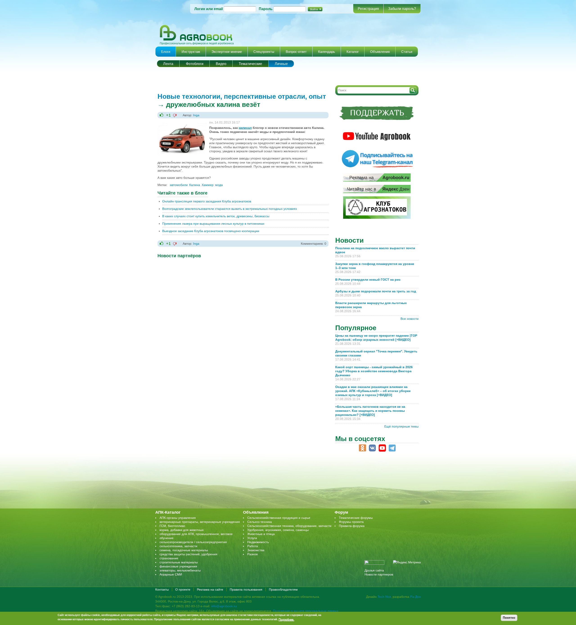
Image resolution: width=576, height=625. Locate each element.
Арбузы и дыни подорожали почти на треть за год (375, 291)
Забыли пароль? (402, 9)
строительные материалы (179, 562)
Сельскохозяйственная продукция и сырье (278, 518)
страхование (169, 558)
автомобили (179, 185)
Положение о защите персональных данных (305, 611)
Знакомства (255, 550)
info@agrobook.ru (224, 606)
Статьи (406, 52)
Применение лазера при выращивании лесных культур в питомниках (213, 223)
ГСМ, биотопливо (172, 526)
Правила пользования (246, 589)
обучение (166, 538)
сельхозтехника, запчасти (178, 546)
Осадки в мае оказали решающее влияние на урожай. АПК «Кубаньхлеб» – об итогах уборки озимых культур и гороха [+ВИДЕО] (373, 391)
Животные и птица (261, 534)
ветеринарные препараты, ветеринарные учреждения (200, 522)
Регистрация (368, 9)
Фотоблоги (194, 64)
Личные (281, 64)
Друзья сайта (374, 570)
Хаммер (208, 185)
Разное (252, 554)
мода (219, 185)
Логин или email (208, 9)
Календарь (326, 52)
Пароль (265, 9)
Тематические (250, 64)
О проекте (182, 589)
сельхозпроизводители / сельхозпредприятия (193, 542)
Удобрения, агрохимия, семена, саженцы (278, 530)
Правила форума (351, 526)
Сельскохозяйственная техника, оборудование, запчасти (289, 526)
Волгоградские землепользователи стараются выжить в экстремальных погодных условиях (229, 209)
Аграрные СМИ (171, 574)
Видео (221, 64)
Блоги (165, 52)
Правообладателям (283, 589)
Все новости (409, 318)
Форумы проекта (351, 522)
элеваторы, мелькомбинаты (180, 570)
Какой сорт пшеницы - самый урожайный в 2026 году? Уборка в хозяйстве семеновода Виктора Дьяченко (374, 371)
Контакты (162, 589)
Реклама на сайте (210, 589)
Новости (349, 240)
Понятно (509, 617)
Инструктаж (191, 52)
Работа (252, 546)
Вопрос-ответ (296, 52)
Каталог (352, 52)
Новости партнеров (378, 574)
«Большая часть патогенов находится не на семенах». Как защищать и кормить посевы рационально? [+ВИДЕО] (370, 411)
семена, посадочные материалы (184, 550)
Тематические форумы (356, 518)
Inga (196, 115)
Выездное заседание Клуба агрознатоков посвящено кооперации (210, 231)
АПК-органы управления (178, 518)
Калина (194, 185)
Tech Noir (384, 596)
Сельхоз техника (259, 522)
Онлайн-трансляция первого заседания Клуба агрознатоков (206, 201)
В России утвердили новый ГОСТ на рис (367, 279)
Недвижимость (258, 542)
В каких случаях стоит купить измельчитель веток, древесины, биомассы (215, 216)
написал (245, 128)
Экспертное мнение (227, 52)
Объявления (380, 52)
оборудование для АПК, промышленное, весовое (196, 534)
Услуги (252, 538)
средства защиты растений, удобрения (188, 554)
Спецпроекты (263, 52)
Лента (168, 64)
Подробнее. (286, 619)
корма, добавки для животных (182, 530)
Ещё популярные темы (401, 426)
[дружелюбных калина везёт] (182, 122)
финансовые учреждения (178, 566)
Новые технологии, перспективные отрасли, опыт (242, 96)
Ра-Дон (415, 596)
